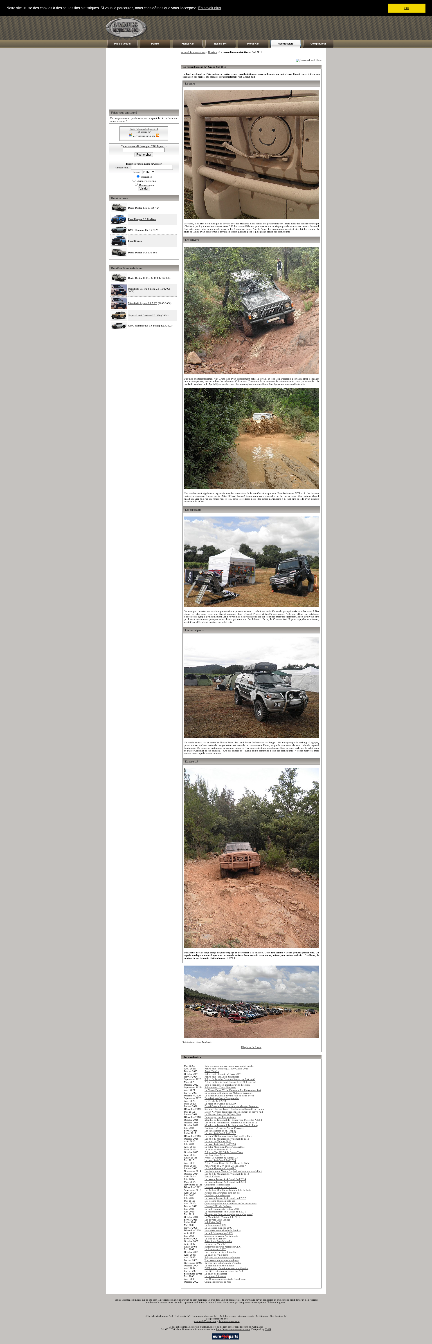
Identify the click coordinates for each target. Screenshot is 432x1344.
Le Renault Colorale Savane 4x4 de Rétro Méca (229, 1095)
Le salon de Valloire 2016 (218, 1141)
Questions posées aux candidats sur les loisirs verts (230, 1203)
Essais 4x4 (220, 43)
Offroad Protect (252, 614)
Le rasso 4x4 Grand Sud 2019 (220, 1103)
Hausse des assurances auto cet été (222, 1192)
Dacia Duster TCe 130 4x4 (142, 252)
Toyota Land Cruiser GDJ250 (144, 315)
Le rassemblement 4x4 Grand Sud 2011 (225, 1211)
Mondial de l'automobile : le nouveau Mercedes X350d (233, 1119)
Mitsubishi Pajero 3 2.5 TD (142, 303)
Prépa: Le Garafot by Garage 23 (221, 1157)
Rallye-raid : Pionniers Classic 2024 (223, 1074)
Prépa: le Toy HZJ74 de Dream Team (224, 1152)
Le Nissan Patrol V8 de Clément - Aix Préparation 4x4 (233, 1090)
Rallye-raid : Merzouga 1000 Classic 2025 (226, 1068)
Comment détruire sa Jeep (218, 1281)
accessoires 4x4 (281, 614)
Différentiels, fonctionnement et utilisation (226, 1268)
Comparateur (318, 43)
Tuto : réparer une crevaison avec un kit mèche (229, 1065)
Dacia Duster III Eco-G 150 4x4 (145, 278)
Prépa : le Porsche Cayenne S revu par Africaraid (230, 1079)
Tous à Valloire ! (213, 1176)
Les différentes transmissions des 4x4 (224, 1271)
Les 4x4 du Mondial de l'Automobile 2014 (227, 1173)
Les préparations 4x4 (217, 1318)
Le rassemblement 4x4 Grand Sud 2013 (225, 1182)
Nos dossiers (285, 43)
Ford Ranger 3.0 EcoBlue (142, 219)
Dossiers (212, 52)
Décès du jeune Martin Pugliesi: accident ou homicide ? (233, 1171)
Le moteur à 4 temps (215, 1276)
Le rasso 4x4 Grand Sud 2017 (220, 1133)
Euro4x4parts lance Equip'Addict (222, 1098)
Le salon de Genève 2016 (218, 1149)
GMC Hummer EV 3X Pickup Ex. (146, 325)
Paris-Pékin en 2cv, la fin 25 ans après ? (225, 1165)
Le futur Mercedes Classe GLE (220, 1168)
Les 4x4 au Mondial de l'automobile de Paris (228, 1190)
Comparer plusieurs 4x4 (205, 1316)
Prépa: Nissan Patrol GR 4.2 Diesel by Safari (227, 1163)
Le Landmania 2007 (215, 1249)
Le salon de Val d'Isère (216, 1244)
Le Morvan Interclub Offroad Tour (223, 1114)
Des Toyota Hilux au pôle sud (220, 1200)
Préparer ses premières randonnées (222, 1257)
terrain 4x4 (229, 223)
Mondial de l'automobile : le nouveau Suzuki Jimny (231, 1125)
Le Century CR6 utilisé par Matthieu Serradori (228, 1092)
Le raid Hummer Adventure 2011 (222, 1209)
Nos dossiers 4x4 (279, 1316)
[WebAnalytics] (202, 1336)
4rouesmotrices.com (229, 1321)
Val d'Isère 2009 (213, 1222)
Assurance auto (246, 1316)
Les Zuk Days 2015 (215, 1155)
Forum (155, 43)
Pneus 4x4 (253, 43)
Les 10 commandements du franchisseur (225, 1279)
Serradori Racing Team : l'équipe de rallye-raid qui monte (234, 1109)
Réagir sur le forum (251, 1047)
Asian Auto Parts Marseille (218, 1241)
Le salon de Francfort (216, 1273)
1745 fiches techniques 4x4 (144, 129)
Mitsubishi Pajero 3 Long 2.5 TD (146, 288)
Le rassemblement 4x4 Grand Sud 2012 (225, 1198)
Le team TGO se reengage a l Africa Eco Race (228, 1136)
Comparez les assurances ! (218, 1184)
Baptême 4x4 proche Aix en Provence (224, 1128)
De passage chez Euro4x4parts (220, 1117)
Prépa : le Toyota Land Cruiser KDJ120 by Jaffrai (230, 1082)
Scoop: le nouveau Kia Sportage (221, 1235)
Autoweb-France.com (205, 1321)
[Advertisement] (244, 28)
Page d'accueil (122, 43)
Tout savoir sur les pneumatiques (221, 1260)
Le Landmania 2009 (215, 1225)
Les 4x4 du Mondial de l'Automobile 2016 (227, 1138)
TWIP (268, 1329)
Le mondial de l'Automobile (219, 1265)
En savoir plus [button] (209, 8)
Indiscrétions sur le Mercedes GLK (223, 1246)
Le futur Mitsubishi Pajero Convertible (225, 1146)
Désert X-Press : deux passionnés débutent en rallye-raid (234, 1111)
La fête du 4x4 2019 (215, 1101)
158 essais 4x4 (143, 131)
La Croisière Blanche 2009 (218, 1227)
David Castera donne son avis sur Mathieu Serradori (232, 1106)
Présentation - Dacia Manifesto (220, 1087)
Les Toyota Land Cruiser (217, 1219)
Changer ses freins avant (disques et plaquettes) (229, 1214)
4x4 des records (228, 1316)
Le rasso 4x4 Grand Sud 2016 (220, 1144)
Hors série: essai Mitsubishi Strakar (223, 1230)
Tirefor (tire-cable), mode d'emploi (223, 1262)
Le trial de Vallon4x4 (216, 1238)
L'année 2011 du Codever (218, 1206)
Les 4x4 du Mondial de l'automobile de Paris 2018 (231, 1122)
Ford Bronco (135, 240)
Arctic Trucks (212, 1071)
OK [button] (406, 8)
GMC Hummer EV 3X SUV (143, 230)
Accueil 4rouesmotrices (193, 52)
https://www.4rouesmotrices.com (233, 1329)
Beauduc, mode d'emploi (217, 1195)
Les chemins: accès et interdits (220, 1252)
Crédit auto (262, 1316)
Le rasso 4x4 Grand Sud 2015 (220, 1160)
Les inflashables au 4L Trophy (220, 1130)
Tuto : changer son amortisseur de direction (227, 1084)
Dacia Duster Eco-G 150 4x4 (143, 207)
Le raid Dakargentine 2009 (219, 1233)
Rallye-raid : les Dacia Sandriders (222, 1076)
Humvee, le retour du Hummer (221, 1187)
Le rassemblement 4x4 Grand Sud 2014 (225, 1179)
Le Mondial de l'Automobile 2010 (222, 1217)
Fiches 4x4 (188, 43)
